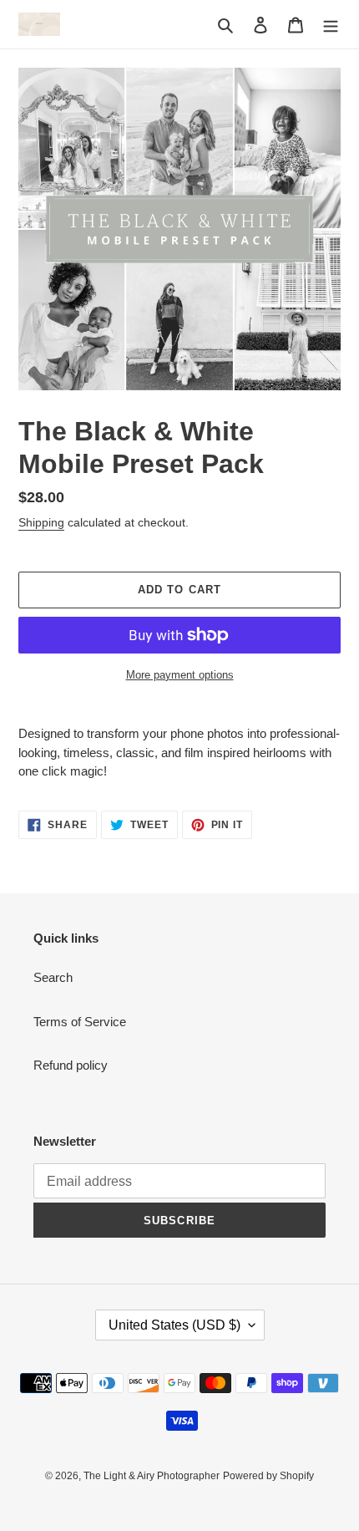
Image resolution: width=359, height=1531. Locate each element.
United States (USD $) (174, 1325)
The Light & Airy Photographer (151, 1476)
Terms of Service (79, 1022)
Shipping (41, 522)
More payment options (180, 675)
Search (53, 977)
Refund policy (70, 1065)
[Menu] (330, 25)
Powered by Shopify (268, 1476)
